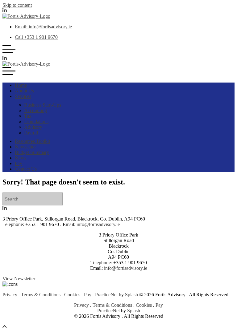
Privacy (9, 294)
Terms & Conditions (40, 294)
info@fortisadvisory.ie (98, 224)
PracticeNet (106, 294)
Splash (131, 294)
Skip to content (17, 5)
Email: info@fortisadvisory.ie (43, 26)
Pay (87, 294)
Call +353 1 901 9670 (36, 37)
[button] (18, 279)
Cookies (72, 294)
